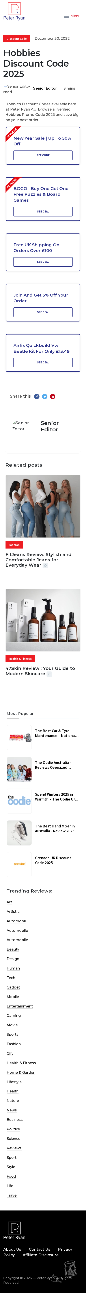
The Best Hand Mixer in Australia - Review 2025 (55, 828)
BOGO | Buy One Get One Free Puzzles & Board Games (40, 194)
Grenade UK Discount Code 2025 (53, 860)
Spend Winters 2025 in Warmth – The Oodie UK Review (55, 799)
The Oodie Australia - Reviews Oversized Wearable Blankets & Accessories (53, 769)
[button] (72, 16)
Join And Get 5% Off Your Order (40, 298)
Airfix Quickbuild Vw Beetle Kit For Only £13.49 (41, 348)
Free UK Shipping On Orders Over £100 (36, 247)
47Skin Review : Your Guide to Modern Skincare (40, 671)
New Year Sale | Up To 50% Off (42, 141)
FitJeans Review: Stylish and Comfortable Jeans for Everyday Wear (38, 560)
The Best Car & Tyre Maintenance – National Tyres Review (55, 735)
